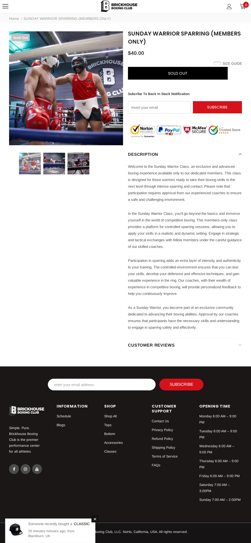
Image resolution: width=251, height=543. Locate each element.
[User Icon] (229, 6)
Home (14, 18)
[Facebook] (14, 469)
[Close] (94, 519)
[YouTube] (37, 469)
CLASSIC (82, 524)
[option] (66, 88)
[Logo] (118, 6)
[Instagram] (25, 469)
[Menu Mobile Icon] (5, 6)
